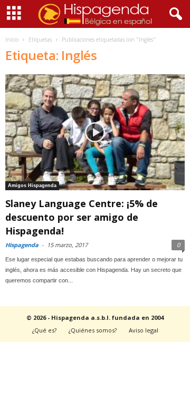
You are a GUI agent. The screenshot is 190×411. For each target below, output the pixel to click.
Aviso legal (143, 330)
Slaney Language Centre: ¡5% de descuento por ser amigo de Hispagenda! (81, 217)
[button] (173, 14)
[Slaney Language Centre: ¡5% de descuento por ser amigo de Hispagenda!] (95, 132)
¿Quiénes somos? (93, 330)
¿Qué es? (44, 330)
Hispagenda (22, 245)
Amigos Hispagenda (32, 185)
